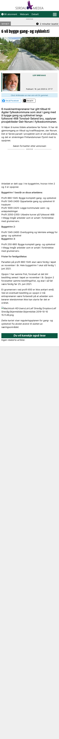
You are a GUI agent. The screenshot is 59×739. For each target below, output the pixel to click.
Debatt (35, 14)
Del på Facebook (12, 101)
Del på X (30, 101)
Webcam (24, 14)
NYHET (5, 23)
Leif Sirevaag (39, 75)
